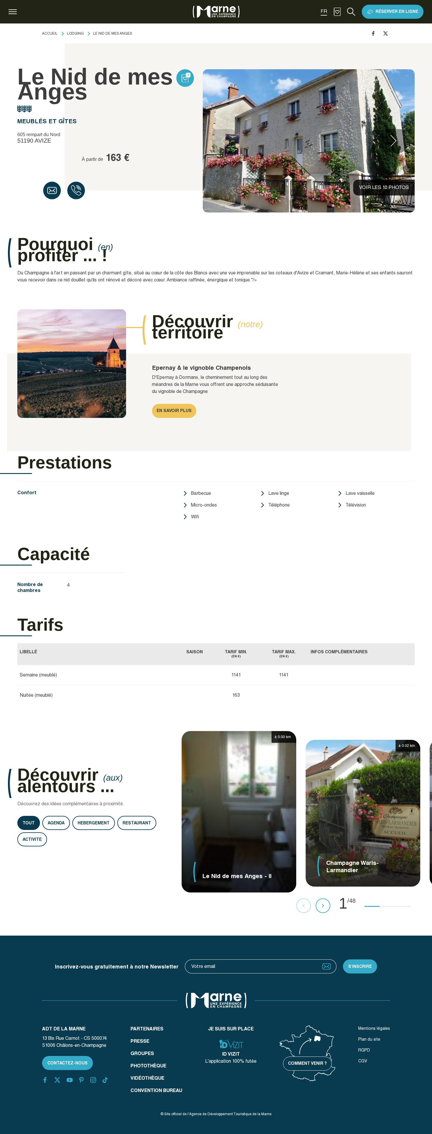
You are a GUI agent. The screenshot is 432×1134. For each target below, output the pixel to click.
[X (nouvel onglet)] (57, 1080)
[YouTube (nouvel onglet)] (70, 1080)
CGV (362, 1061)
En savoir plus (174, 410)
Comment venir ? (307, 1063)
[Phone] (76, 190)
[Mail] (52, 190)
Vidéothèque (147, 1078)
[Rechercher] (351, 12)
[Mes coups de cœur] (337, 12)
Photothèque (148, 1066)
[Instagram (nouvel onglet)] (93, 1080)
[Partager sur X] (385, 33)
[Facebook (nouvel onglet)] (45, 1080)
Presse (139, 1041)
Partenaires (146, 1029)
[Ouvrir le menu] (12, 12)
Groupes (142, 1053)
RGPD (364, 1050)
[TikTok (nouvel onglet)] (105, 1080)
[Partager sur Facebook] (373, 33)
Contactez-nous (67, 1063)
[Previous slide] (224, 141)
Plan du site (369, 1039)
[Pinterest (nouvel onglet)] (81, 1080)
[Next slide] (393, 141)
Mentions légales (374, 1028)
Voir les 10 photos (384, 187)
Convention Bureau (156, 1090)
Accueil (50, 33)
